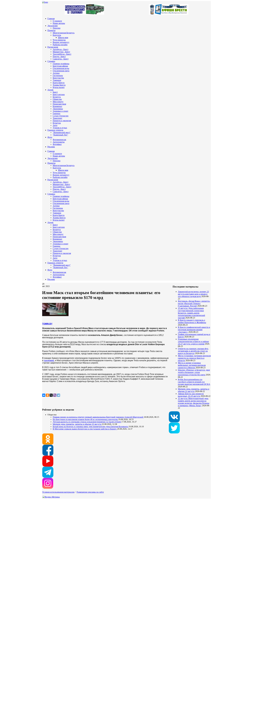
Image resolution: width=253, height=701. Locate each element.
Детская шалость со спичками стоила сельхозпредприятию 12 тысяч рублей (87, 422)
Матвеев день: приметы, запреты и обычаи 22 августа (193, 390)
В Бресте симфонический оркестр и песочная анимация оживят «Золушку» (194, 329)
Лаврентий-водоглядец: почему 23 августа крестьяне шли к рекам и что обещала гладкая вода (193, 294)
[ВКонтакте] (43, 395)
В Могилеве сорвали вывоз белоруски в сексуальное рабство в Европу (85, 429)
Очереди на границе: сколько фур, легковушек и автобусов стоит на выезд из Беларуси (193, 350)
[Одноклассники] (47, 395)
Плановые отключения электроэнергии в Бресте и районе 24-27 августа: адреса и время (193, 341)
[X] (51, 395)
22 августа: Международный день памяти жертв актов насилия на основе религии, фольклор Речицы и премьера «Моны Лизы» (193, 402)
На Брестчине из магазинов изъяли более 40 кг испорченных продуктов (85, 419)
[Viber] (54, 395)
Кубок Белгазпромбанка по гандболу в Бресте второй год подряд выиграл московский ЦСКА (194, 381)
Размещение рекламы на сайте (90, 492)
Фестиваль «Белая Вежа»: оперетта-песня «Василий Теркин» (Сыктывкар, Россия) (194, 303)
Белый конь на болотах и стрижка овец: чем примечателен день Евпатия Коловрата (90, 426)
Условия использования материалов (58, 492)
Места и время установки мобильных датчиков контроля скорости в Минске (192, 365)
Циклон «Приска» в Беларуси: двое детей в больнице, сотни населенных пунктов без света (194, 372)
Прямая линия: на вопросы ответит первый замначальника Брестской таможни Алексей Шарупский (98, 417)
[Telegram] (58, 395)
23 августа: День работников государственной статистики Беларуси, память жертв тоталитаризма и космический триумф (191, 313)
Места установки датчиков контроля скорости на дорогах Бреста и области (194, 358)
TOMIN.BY (47, 324)
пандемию (49, 360)
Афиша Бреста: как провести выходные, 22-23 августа (191, 395)
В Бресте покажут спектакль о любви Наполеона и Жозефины (192, 321)
